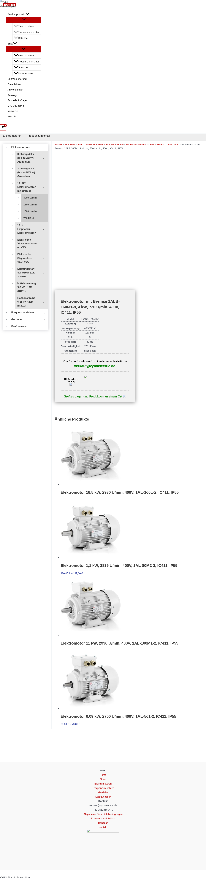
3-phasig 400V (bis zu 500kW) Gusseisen (26, 172)
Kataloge (12, 95)
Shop (10, 43)
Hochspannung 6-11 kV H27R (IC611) (26, 302)
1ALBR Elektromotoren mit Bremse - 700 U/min (152, 144)
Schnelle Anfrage (17, 100)
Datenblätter (14, 84)
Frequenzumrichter (28, 32)
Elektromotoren (26, 26)
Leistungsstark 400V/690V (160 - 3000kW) (27, 272)
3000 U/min (30, 197)
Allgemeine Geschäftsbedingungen (103, 814)
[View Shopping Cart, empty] (3, 127)
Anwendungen (15, 89)
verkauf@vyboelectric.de (94, 366)
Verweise (13, 111)
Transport (103, 822)
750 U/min (29, 218)
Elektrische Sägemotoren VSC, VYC (25, 258)
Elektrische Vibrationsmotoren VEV (27, 243)
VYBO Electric (16, 105)
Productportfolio (16, 14)
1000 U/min (30, 211)
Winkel (58, 144)
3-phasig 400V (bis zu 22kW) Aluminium (25, 158)
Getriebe (23, 38)
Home (103, 775)
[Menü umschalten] (23, 19)
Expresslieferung (17, 79)
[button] (27, 14)
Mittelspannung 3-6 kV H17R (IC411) (26, 287)
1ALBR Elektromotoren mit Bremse (26, 187)
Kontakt (12, 116)
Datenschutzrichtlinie (103, 818)
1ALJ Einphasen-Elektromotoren (26, 229)
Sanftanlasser (25, 73)
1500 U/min (30, 204)
